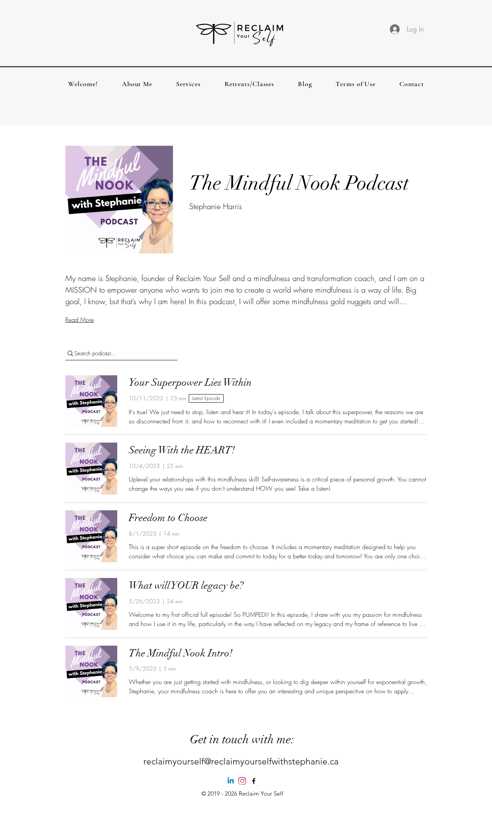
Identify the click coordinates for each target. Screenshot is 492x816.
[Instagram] (242, 781)
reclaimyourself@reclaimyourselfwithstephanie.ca (241, 761)
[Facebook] (254, 781)
